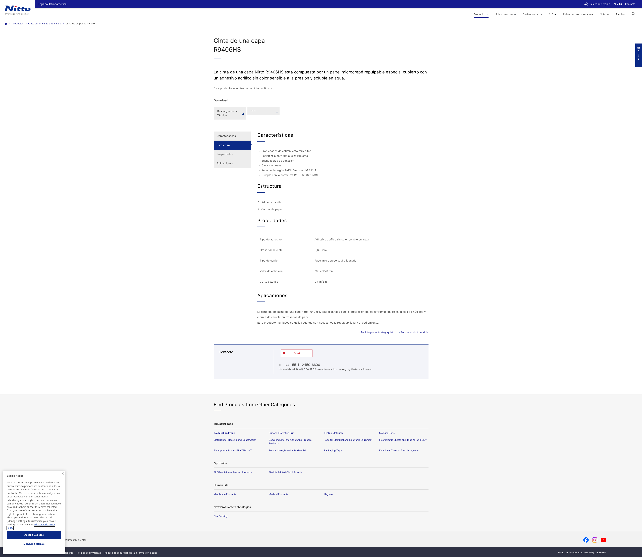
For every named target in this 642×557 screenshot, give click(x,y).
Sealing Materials (333, 433)
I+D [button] (551, 14)
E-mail (296, 353)
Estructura (223, 145)
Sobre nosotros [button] (504, 14)
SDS (253, 111)
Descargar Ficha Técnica (227, 113)
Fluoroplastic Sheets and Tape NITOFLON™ (403, 439)
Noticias (604, 14)
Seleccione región (600, 4)
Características (226, 136)
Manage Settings (34, 544)
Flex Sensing (221, 516)
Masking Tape (387, 433)
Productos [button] (480, 14)
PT (614, 4)
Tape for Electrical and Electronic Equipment (348, 439)
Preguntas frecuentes (74, 539)
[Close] (63, 473)
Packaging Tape (333, 450)
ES (620, 4)
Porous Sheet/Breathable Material (287, 450)
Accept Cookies (34, 535)
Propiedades (225, 154)
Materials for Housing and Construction (235, 439)
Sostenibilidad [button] (531, 14)
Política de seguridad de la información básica (130, 552)
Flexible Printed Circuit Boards (285, 472)
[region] (34, 512)
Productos (18, 23)
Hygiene (328, 494)
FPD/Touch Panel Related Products (233, 472)
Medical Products (278, 494)
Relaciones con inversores (578, 14)
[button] (633, 13)
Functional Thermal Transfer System (398, 450)
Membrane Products (225, 494)
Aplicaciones (225, 163)
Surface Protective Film (281, 433)
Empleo (620, 14)
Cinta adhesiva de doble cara (44, 23)
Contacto (630, 4)
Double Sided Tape (224, 433)
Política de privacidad (89, 552)
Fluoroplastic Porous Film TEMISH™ (233, 450)
